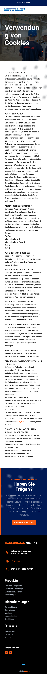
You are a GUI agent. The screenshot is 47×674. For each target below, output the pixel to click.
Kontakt (8, 637)
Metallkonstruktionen (13, 592)
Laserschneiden (11, 616)
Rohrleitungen (10, 595)
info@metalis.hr (23, 422)
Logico (27, 671)
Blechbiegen (10, 619)
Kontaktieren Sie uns (24, 522)
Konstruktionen (11, 607)
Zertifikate (9, 634)
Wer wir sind (10, 631)
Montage (8, 613)
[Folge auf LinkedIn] (10, 652)
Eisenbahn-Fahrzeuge (14, 589)
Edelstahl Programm (13, 586)
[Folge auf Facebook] (6, 652)
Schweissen (10, 610)
